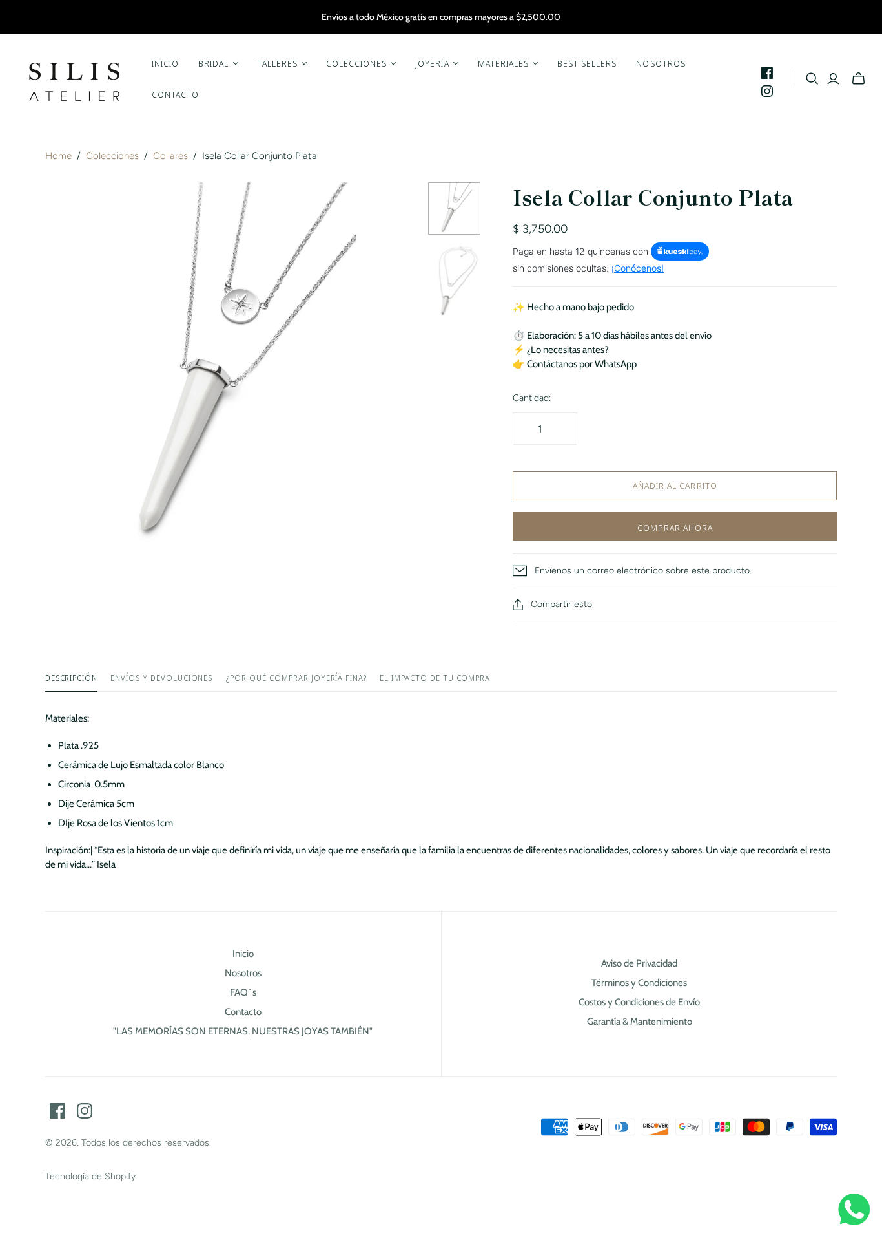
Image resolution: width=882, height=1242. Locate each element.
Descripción (71, 678)
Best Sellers (587, 63)
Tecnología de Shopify (90, 1176)
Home (58, 156)
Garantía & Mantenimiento (639, 1021)
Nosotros (660, 63)
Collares (170, 156)
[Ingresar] (833, 79)
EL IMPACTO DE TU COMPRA (435, 678)
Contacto (175, 94)
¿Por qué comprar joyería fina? (296, 678)
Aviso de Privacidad (639, 963)
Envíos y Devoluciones (161, 678)
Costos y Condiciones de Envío (639, 1002)
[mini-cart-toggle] (858, 79)
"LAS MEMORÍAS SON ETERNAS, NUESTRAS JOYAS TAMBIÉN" (243, 1031)
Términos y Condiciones (639, 983)
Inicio (165, 63)
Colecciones (112, 156)
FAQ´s (243, 992)
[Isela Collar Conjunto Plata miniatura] (454, 208)
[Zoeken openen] (812, 78)
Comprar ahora (675, 527)
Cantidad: (532, 397)
